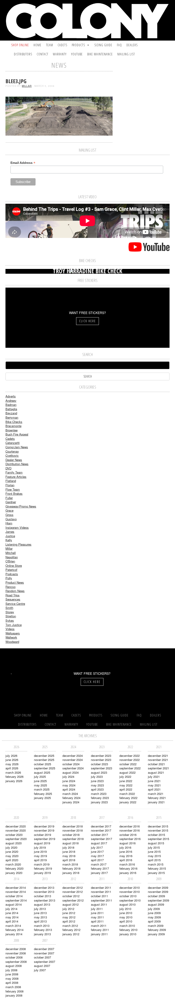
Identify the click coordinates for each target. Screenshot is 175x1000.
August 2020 (13, 843)
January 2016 (127, 873)
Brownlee (11, 430)
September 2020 (16, 839)
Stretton (10, 616)
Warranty (60, 54)
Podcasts (11, 574)
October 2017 (99, 834)
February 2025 (43, 793)
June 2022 (125, 781)
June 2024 (68, 781)
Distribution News (16, 464)
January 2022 (127, 802)
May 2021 (154, 785)
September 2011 (101, 900)
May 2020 (11, 856)
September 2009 (158, 900)
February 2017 (100, 868)
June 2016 (125, 851)
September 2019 (44, 839)
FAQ (119, 45)
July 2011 (97, 909)
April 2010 (125, 921)
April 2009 (154, 921)
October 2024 (71, 764)
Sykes (9, 620)
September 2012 (73, 900)
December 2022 (129, 755)
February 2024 (71, 798)
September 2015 (158, 839)
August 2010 (127, 904)
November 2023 (101, 760)
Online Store (13, 565)
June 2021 (154, 781)
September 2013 (44, 900)
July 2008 (11, 970)
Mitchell (10, 553)
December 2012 (72, 887)
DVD (8, 468)
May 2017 (97, 856)
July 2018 (68, 847)
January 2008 (13, 995)
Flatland (10, 481)
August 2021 (156, 772)
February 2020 (14, 868)
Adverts (10, 396)
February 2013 (43, 930)
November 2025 (44, 760)
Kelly (8, 540)
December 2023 (101, 755)
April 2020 (11, 860)
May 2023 (97, 785)
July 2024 (68, 776)
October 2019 (42, 834)
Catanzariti (12, 443)
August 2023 (99, 772)
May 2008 (11, 978)
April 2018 (68, 860)
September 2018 (73, 839)
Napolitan (11, 557)
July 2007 (40, 970)
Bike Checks (13, 422)
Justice (10, 536)
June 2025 (40, 781)
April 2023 (97, 789)
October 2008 (14, 957)
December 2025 (44, 755)
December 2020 (15, 826)
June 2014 (11, 913)
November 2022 (129, 760)
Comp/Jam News (16, 447)
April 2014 (11, 921)
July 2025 (40, 776)
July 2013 (40, 909)
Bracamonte (13, 426)
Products (78, 45)
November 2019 (44, 830)
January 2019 (42, 873)
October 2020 (14, 834)
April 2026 (11, 768)
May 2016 (125, 856)
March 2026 (13, 772)
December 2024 (72, 755)
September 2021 (158, 768)
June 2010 (125, 913)
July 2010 (125, 909)
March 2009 (155, 925)
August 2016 (127, 843)
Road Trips (12, 595)
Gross (9, 515)
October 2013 (42, 896)
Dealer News (13, 460)
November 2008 (15, 953)
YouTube (77, 54)
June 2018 (68, 851)
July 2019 (40, 847)
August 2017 (99, 843)
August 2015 (156, 843)
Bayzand (11, 413)
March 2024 (70, 793)
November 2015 (158, 830)
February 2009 (157, 930)
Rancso (10, 587)
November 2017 (101, 830)
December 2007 (44, 949)
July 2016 (125, 847)
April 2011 (97, 921)
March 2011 (98, 925)
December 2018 (72, 826)
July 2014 (11, 909)
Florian (9, 485)
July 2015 (154, 847)
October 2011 (99, 896)
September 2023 (101, 768)
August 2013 (42, 904)
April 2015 (154, 860)
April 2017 (97, 860)
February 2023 (100, 798)
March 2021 (155, 793)
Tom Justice (13, 625)
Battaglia (11, 409)
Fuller (9, 498)
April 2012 (68, 921)
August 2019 (42, 843)
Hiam (8, 523)
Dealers (132, 45)
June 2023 (97, 781)
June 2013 (40, 913)
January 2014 (13, 934)
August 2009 (156, 904)
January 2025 (42, 798)
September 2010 (130, 900)
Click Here (87, 321)
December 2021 (158, 755)
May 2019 (40, 856)
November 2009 (158, 891)
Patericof (11, 569)
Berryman (11, 417)
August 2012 (70, 904)
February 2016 (128, 868)
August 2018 (70, 843)
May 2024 (68, 785)
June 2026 (11, 760)
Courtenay (12, 451)
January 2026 (13, 781)
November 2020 (15, 830)
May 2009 (154, 917)
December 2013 (44, 887)
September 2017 (101, 839)
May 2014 (11, 917)
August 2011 (99, 904)
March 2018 (70, 864)
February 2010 (128, 930)
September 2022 (130, 768)
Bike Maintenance (100, 54)
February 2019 (43, 868)
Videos (10, 629)
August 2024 (70, 772)
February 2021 (157, 798)
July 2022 (125, 776)
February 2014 (14, 930)
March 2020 (13, 864)
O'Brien (10, 561)
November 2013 (44, 891)
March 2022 (127, 793)
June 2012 (68, 913)
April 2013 (40, 921)
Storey (9, 612)
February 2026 (14, 776)
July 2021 (154, 776)
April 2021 (154, 789)
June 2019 (40, 851)
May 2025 (40, 785)
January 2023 (99, 802)
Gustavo (11, 519)
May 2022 (125, 785)
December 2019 (44, 826)
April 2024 (68, 789)
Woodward (12, 641)
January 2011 (99, 934)
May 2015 (154, 856)
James (9, 531)
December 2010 (129, 887)
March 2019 (41, 864)
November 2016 (129, 830)
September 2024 (73, 768)
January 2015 (156, 873)
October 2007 (42, 957)
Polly (8, 578)
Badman (10, 404)
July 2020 (11, 847)
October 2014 (14, 896)
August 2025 (42, 772)
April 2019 (40, 860)
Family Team (14, 472)
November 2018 (72, 830)
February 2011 (100, 930)
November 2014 (15, 891)
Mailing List (126, 54)
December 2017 (101, 826)
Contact (42, 54)
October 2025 (42, 764)
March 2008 (13, 987)
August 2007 (42, 966)
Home (37, 45)
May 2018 (68, 856)
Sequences (12, 599)
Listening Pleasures (18, 544)
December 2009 (158, 887)
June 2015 (154, 851)
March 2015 (155, 864)
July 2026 (11, 755)
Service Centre (15, 603)
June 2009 (154, 913)
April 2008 (11, 982)
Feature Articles (15, 476)
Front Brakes (14, 493)
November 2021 (158, 760)
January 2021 (156, 802)
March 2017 (98, 864)
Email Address (22, 163)
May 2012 (68, 917)
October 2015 (156, 834)
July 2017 (97, 847)
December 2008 (15, 949)
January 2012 (70, 934)
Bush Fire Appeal (16, 434)
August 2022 (127, 772)
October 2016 (127, 834)
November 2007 (44, 953)
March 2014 (13, 925)
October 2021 (156, 764)
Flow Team (12, 489)
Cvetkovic (12, 455)
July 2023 (97, 776)
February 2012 (71, 930)
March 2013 (41, 925)
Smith (9, 608)
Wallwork (11, 637)
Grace (9, 510)
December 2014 (15, 887)
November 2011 (101, 891)
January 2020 (13, 873)
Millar (27, 86)
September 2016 (130, 839)
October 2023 (99, 764)
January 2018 (70, 873)
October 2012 (71, 896)
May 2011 (97, 917)
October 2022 (127, 764)
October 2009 (156, 896)
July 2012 (68, 909)
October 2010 (127, 896)
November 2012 (72, 891)
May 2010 (125, 917)
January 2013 (42, 934)
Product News (14, 582)
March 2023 (98, 793)
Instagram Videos (17, 527)
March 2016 (127, 864)
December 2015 (158, 826)
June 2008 (11, 974)
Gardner (10, 502)
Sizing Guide (103, 45)
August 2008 (13, 966)
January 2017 (99, 873)
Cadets (62, 45)
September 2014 (16, 900)
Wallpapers (12, 633)
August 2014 (13, 904)
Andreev (10, 400)
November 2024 (72, 760)
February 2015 (157, 868)
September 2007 (44, 961)
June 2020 (11, 851)
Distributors (23, 54)
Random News (15, 591)
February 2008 (14, 991)
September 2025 (44, 768)
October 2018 (71, 834)
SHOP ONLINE (20, 45)
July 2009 (154, 909)
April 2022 (125, 789)
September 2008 (16, 961)
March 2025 (41, 789)
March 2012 (70, 925)
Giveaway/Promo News (20, 506)
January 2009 (156, 934)
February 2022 (128, 798)
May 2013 (40, 917)
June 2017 (97, 851)
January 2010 (127, 934)
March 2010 (127, 925)
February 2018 (71, 868)
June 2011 (97, 913)
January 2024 (70, 802)
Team (49, 45)
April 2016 (125, 860)
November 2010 (129, 891)
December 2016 (129, 826)
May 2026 (11, 764)
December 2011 (101, 887)
